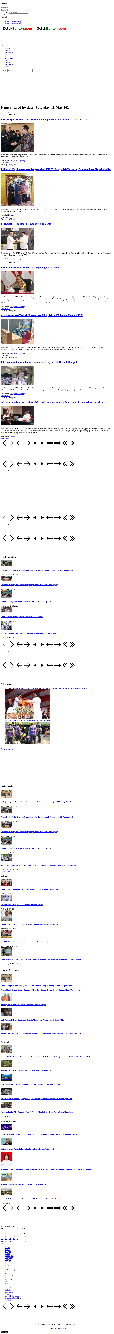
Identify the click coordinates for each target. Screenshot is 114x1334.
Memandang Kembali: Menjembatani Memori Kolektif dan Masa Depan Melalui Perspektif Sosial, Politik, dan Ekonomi (46, 1169)
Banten (7, 1266)
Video (7, 1294)
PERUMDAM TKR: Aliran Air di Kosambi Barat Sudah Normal (28, 720)
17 (2, 1239)
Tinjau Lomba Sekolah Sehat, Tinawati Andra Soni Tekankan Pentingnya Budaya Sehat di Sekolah (38, 865)
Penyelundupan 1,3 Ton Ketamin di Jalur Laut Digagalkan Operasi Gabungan (30, 1084)
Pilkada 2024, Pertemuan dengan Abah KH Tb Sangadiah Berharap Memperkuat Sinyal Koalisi (56, 169)
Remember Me (8, 15)
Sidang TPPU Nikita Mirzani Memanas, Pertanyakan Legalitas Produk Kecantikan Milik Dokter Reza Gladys (42, 1033)
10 (2, 1236)
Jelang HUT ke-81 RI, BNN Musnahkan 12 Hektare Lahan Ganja (26, 1070)
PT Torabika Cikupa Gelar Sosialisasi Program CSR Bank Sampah (39, 362)
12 (10, 1236)
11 (6, 1236)
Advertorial (9, 1292)
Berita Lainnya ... (7, 749)
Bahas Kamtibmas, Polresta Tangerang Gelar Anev (30, 267)
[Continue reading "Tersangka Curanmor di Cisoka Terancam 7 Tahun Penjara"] (6, 1000)
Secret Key (5, 12)
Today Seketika (10, 1288)
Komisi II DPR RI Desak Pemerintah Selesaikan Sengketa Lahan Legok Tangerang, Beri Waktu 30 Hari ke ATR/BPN (45, 1057)
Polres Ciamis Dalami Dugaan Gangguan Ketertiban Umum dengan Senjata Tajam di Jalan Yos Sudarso (40, 990)
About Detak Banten (12, 1296)
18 (6, 1239)
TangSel (8, 1260)
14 (17, 1236)
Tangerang (9, 1258)
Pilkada (8, 1290)
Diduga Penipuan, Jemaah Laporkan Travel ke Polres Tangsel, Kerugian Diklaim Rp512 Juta (36, 802)
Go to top (4, 1332)
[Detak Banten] (34, 31)
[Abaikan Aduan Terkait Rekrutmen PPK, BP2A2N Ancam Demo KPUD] (17, 344)
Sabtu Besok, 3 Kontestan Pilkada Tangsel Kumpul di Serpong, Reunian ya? (30, 889)
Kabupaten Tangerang (17, 161)
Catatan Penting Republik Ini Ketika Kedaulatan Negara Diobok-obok (27, 1149)
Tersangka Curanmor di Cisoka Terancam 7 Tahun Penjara (23, 1005)
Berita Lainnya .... (7, 640)
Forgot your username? (13, 21)
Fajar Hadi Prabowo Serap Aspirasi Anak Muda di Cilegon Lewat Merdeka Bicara (32, 1199)
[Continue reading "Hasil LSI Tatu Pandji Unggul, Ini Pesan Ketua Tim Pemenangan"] (6, 937)
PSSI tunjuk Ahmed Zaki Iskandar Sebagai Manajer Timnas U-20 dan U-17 (44, 119)
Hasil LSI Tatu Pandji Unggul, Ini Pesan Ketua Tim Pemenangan (25, 942)
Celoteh (8, 1284)
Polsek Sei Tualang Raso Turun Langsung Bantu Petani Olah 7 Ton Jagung (29, 585)
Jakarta (7, 1268)
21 (17, 1239)
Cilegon (8, 1252)
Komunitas (9, 1278)
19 (10, 1239)
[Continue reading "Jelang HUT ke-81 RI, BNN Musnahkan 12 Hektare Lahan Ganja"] (6, 1066)
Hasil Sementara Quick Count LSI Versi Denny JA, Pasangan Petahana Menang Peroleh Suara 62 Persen (41, 959)
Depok (7, 1262)
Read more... (5, 163)
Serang (12, 215)
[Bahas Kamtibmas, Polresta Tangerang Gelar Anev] (17, 293)
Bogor (7, 1264)
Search (5, 70)
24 (2, 1241)
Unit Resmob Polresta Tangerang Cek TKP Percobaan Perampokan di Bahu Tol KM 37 (34, 1020)
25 (6, 1241)
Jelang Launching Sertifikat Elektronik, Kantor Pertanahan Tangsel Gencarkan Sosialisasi (53, 402)
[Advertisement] (57, 87)
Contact (8, 1300)
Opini (7, 1274)
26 (10, 1241)
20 (14, 1239)
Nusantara (8, 1272)
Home (7, 1248)
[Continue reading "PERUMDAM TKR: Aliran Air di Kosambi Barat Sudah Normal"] (27, 743)
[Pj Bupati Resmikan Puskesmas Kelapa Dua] (17, 249)
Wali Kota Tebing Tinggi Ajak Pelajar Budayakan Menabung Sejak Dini (28, 633)
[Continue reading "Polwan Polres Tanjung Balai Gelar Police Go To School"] (6, 612)
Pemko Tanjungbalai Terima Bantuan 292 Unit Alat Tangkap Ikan (26, 602)
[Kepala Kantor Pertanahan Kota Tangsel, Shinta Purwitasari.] (17, 425)
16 (25, 1236)
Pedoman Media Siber (13, 1298)
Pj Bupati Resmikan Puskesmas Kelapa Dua (26, 223)
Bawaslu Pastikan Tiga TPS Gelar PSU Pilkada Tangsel (22, 905)
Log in (4, 17)
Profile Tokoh (10, 1276)
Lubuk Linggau (10, 1270)
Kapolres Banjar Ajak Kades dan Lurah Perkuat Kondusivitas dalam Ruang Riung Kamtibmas (37, 1112)
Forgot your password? (13, 23)
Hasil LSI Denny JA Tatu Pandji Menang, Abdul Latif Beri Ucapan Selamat (29, 924)
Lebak (7, 1254)
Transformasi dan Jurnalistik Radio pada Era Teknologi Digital (25, 1184)
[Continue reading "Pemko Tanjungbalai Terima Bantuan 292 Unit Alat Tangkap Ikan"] (6, 597)
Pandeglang (9, 1256)
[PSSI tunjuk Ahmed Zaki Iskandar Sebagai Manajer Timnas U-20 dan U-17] (17, 151)
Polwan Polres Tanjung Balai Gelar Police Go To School (22, 617)
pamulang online (61, 1328)
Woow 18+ (9, 1280)
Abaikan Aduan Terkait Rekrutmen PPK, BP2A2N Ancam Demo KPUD (42, 315)
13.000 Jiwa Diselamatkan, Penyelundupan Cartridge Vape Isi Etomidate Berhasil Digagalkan (36, 1099)
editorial (8, 1286)
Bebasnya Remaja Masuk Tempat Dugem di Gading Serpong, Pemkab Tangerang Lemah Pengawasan (40, 1134)
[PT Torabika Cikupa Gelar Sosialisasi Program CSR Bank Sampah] (17, 384)
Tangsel (12, 436)
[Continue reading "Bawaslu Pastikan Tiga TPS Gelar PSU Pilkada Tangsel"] (6, 900)
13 (14, 1236)
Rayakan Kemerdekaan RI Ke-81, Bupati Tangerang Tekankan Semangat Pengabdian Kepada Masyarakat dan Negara (47, 688)
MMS (7, 1282)
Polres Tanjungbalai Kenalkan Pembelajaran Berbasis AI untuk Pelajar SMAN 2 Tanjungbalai (37, 570)
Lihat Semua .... (6, 1038)
